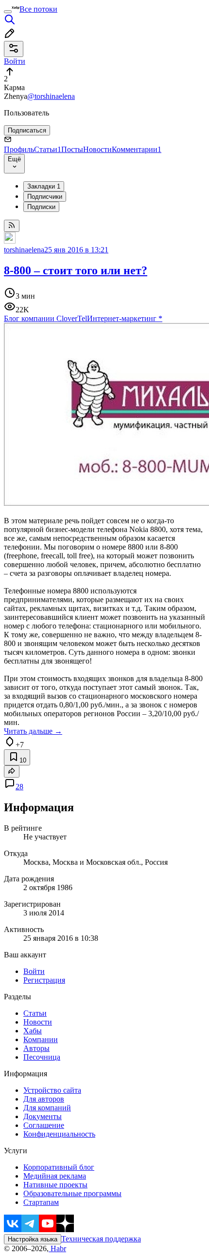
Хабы (32, 1031)
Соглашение (43, 1125)
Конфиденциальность (59, 1134)
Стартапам (41, 1202)
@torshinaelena (51, 96)
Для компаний (47, 1108)
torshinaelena (24, 250)
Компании (40, 1039)
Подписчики (44, 196)
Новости (97, 149)
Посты (72, 149)
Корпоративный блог (58, 1167)
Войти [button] (14, 61)
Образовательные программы (72, 1193)
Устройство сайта (52, 1090)
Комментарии (136, 149)
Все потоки (38, 9)
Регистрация (44, 980)
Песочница (41, 1057)
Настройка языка (32, 1239)
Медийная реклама (54, 1176)
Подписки (41, 206)
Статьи (47, 149)
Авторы (36, 1048)
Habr (57, 1248)
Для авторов (43, 1099)
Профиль (19, 149)
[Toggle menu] (8, 11)
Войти (34, 971)
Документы (42, 1116)
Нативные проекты (55, 1185)
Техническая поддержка (101, 1239)
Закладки (43, 186)
